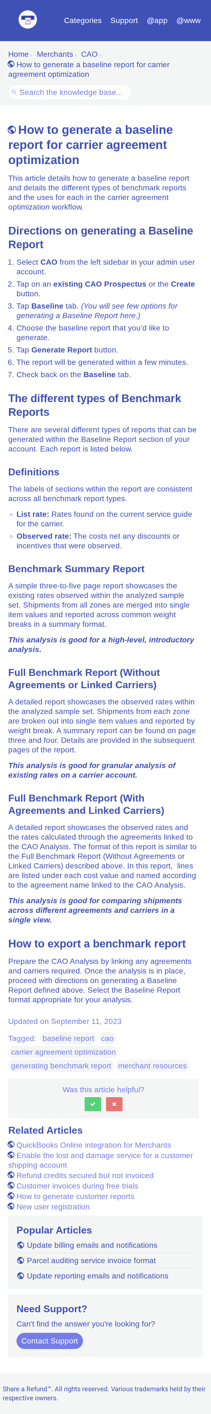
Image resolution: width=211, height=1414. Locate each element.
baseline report (68, 1038)
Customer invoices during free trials (77, 1186)
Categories (83, 20)
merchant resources (152, 1066)
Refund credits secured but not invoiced (85, 1175)
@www (188, 20)
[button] (93, 1104)
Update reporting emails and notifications (97, 1276)
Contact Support (49, 1341)
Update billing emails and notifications (92, 1245)
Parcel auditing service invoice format (91, 1260)
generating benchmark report (61, 1066)
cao (107, 1038)
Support (124, 20)
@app (157, 20)
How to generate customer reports (75, 1196)
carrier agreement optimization (63, 1052)
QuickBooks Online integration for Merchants (93, 1145)
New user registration (53, 1207)
